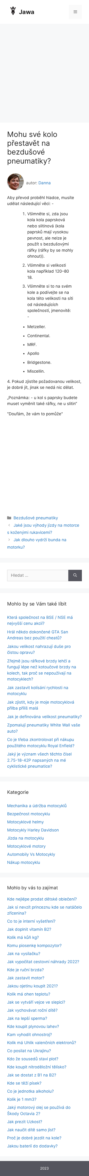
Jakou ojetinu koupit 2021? (32, 986)
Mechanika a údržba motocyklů (37, 805)
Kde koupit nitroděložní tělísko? (36, 1067)
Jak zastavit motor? (25, 978)
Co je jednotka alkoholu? (30, 1091)
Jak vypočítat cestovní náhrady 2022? (43, 961)
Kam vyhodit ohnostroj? (29, 1034)
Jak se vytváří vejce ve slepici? (36, 1002)
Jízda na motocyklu (25, 838)
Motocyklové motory (26, 846)
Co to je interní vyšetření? (31, 921)
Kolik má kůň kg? (23, 937)
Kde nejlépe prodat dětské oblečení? (42, 899)
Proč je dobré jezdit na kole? (34, 1138)
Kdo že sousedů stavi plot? (32, 1058)
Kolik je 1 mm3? (22, 1099)
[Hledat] (75, 575)
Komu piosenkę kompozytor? (34, 945)
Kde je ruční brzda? (25, 969)
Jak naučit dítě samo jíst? (31, 1129)
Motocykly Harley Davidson (33, 830)
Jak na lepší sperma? (27, 1018)
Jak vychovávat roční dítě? (32, 1010)
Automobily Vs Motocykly (31, 854)
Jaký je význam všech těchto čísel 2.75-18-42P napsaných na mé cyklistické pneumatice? (39, 760)
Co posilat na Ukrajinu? (29, 1050)
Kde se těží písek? (24, 1083)
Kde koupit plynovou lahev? (33, 1026)
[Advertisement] (44, 70)
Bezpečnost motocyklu (28, 813)
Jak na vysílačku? (23, 953)
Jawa (26, 11)
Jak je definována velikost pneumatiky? (44, 716)
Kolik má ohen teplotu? (28, 994)
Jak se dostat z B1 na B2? (31, 1075)
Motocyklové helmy (25, 822)
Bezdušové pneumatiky (36, 517)
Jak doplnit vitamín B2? (29, 929)
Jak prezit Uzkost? (24, 1121)
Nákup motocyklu (23, 862)
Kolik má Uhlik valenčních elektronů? (41, 1042)
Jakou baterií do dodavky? (32, 1146)
